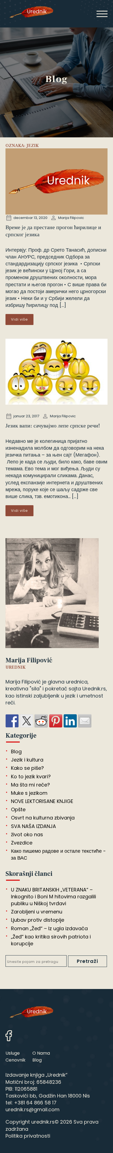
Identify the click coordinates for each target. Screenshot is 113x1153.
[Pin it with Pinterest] (55, 720)
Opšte (18, 809)
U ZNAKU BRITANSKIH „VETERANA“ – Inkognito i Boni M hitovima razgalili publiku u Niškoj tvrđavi (53, 896)
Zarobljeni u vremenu (36, 911)
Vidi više (19, 319)
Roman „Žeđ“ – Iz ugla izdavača (49, 928)
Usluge (12, 1053)
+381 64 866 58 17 (35, 1102)
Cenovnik (15, 1060)
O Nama (41, 1053)
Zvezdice (21, 842)
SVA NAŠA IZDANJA (33, 826)
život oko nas (27, 834)
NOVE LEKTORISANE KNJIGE (42, 801)
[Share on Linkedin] (70, 720)
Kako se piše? (27, 768)
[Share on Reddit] (41, 720)
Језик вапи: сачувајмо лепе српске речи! (52, 425)
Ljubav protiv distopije (37, 919)
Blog (16, 751)
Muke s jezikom (29, 793)
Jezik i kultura (27, 759)
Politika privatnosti (27, 1135)
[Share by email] (84, 720)
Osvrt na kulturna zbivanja (43, 817)
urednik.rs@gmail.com (32, 1109)
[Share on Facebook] (12, 720)
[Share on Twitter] (26, 720)
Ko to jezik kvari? (31, 776)
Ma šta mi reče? (30, 784)
